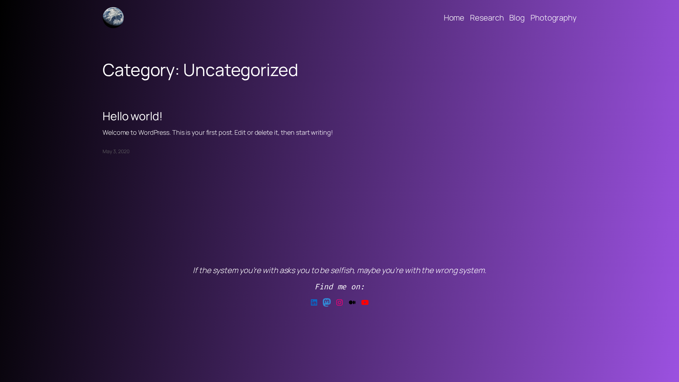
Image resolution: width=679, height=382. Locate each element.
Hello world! (133, 116)
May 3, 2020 (116, 151)
